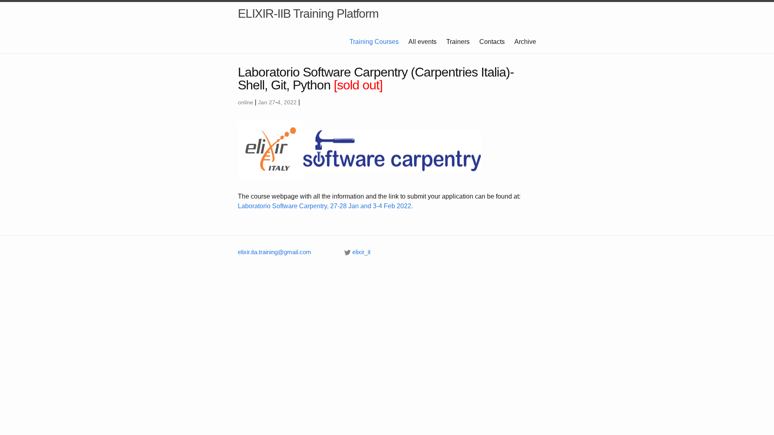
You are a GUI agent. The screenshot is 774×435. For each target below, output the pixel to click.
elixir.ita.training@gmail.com (274, 252)
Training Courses (374, 41)
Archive (525, 41)
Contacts (492, 41)
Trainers (458, 41)
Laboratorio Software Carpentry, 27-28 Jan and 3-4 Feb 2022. (325, 206)
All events (422, 41)
